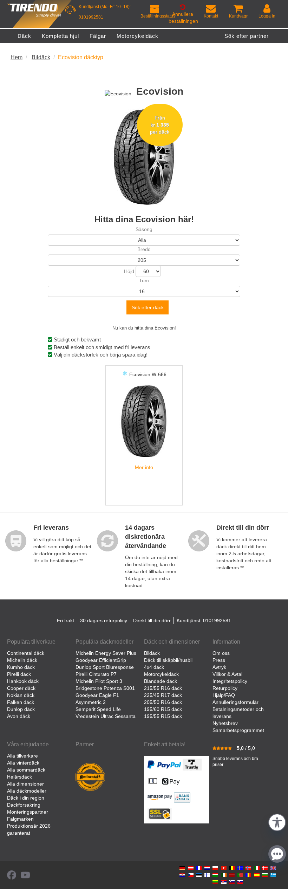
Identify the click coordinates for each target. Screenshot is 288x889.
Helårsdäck (19, 777)
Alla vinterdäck (23, 763)
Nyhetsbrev (225, 723)
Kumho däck (21, 667)
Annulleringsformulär (235, 702)
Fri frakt (65, 620)
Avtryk (219, 667)
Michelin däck (22, 660)
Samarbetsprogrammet (238, 730)
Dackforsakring (23, 805)
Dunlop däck (21, 709)
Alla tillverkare (22, 756)
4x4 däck (154, 667)
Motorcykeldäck (161, 674)
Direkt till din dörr (152, 620)
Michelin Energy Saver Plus (106, 653)
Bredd (144, 249)
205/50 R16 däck (163, 702)
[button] (277, 821)
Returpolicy (224, 688)
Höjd (129, 271)
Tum (144, 280)
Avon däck (18, 716)
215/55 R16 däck (163, 688)
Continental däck (25, 653)
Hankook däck (23, 681)
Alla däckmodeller (26, 791)
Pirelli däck (19, 674)
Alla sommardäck (26, 770)
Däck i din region (25, 798)
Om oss (221, 653)
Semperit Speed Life (98, 709)
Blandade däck (160, 681)
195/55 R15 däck (163, 716)
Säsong (144, 229)
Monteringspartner (27, 812)
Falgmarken (20, 819)
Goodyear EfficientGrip (101, 660)
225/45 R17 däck (163, 695)
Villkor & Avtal (227, 674)
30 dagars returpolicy (103, 620)
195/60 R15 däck (163, 709)
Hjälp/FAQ (223, 695)
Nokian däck (20, 695)
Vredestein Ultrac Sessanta (106, 716)
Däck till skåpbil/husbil (168, 660)
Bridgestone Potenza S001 (105, 688)
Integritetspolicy (229, 681)
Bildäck (152, 653)
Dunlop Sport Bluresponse (105, 667)
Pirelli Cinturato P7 (96, 674)
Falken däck (20, 702)
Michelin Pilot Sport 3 (99, 681)
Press (218, 660)
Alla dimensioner (25, 784)
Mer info (144, 467)
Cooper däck (21, 688)
